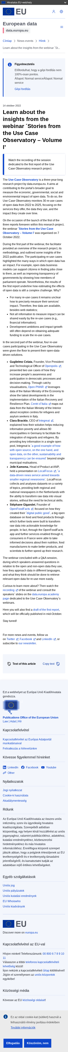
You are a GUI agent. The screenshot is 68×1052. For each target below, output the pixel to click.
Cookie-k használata (15, 795)
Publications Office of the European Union (30, 717)
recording (8, 590)
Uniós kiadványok (14, 906)
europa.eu (31, 932)
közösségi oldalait (34, 1000)
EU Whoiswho (12, 901)
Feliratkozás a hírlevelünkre (20, 748)
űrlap (46, 970)
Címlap (7, 40)
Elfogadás (13, 1043)
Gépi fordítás (22, 89)
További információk (23, 1027)
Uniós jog (9, 885)
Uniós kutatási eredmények (19, 895)
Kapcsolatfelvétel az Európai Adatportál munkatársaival (27, 741)
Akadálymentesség (15, 800)
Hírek (42, 40)
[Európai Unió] (26, 11)
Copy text (48, 663)
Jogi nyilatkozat (12, 790)
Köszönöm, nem (37, 1043)
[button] (61, 11)
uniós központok (45, 974)
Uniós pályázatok (13, 890)
